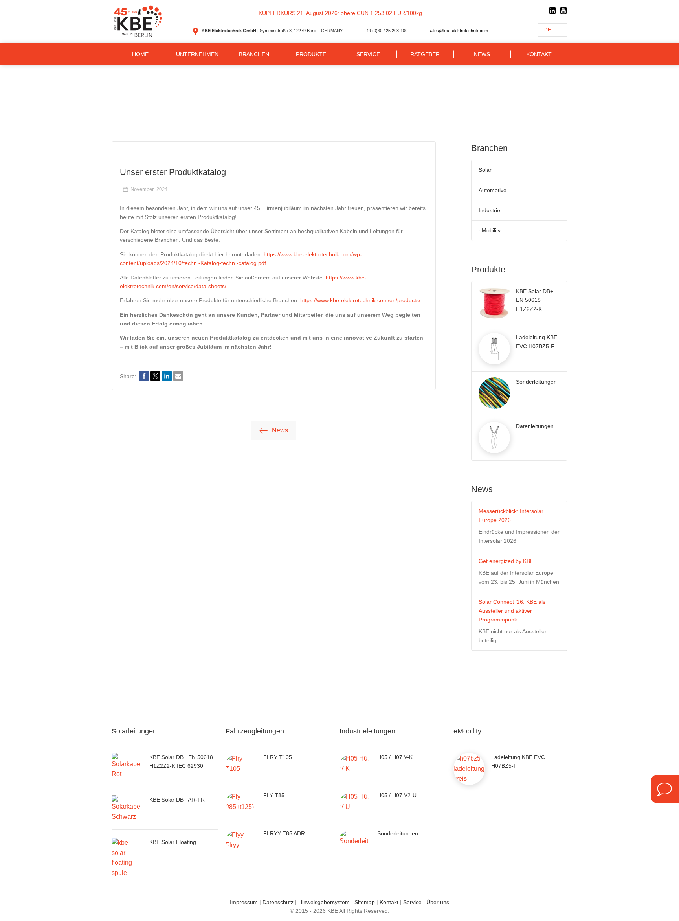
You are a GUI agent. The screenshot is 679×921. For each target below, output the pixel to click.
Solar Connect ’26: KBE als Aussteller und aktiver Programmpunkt (512, 611)
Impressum (244, 902)
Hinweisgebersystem (324, 902)
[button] (144, 376)
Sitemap (364, 902)
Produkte (311, 54)
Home (140, 54)
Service (368, 54)
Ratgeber (425, 54)
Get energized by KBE (506, 561)
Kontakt (539, 54)
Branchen (254, 54)
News (482, 54)
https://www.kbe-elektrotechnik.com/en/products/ (360, 300)
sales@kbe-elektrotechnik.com (458, 30)
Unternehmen (197, 54)
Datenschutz (278, 902)
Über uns (437, 902)
